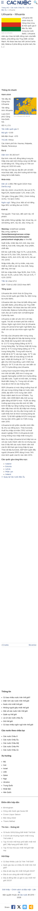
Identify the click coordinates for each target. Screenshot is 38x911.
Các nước (24, 895)
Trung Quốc (8, 785)
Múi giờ (4, 133)
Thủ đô (4, 140)
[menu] (2, 2)
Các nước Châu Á (10, 736)
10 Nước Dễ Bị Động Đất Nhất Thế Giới (19, 832)
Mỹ (4, 762)
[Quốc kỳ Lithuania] (11, 31)
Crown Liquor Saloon (12, 814)
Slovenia (32, 645)
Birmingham (8, 808)
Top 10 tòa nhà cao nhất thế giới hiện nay (18, 849)
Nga (5, 779)
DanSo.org (5, 186)
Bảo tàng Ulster (9, 818)
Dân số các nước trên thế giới (15, 711)
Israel (5, 768)
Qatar (5, 775)
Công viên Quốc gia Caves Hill (15, 811)
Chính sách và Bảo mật (21, 890)
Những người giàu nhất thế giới (16, 708)
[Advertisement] (19, 68)
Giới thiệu (6, 890)
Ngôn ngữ (5, 202)
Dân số (4, 184)
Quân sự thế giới (10, 714)
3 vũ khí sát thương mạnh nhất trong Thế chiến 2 (18, 837)
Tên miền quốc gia (9, 129)
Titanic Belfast (9, 821)
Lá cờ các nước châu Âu (13, 718)
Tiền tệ (4, 281)
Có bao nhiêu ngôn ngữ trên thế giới (18, 725)
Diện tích (5, 155)
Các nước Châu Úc (11, 750)
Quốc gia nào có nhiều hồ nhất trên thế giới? (19, 866)
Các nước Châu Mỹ (11, 743)
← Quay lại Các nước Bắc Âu (13, 477)
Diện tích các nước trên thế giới (16, 701)
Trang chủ (5, 8)
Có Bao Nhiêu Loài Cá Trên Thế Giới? (18, 862)
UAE (5, 772)
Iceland (8, 464)
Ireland (8, 474)
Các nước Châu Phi (11, 746)
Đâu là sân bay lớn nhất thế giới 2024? (19, 871)
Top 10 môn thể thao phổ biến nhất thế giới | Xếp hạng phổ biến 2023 (19, 843)
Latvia (7, 469)
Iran (4, 765)
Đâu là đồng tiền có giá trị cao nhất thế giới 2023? (19, 879)
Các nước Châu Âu (17, 8)
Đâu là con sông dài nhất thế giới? (17, 874)
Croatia (5, 645)
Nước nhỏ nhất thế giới (12, 704)
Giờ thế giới (8, 721)
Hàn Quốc (7, 792)
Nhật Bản (7, 789)
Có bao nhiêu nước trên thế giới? (16, 697)
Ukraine (6, 782)
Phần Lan (9, 472)
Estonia (8, 466)
